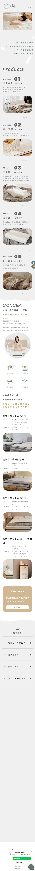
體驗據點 (17, 869)
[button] (33, 266)
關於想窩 (17, 866)
